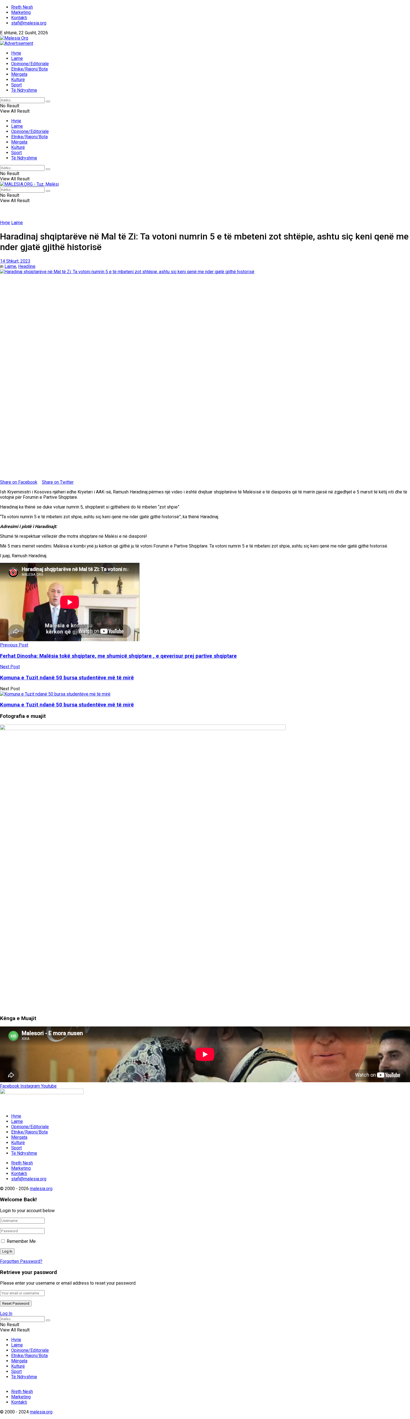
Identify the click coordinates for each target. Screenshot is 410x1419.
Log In (6, 1313)
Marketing (21, 12)
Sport (16, 85)
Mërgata (19, 74)
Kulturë (18, 79)
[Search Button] (48, 101)
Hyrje (16, 53)
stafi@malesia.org (28, 23)
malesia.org (41, 1188)
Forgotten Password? (21, 1261)
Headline (26, 266)
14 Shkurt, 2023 (15, 261)
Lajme (17, 58)
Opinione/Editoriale (30, 63)
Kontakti (19, 17)
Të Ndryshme (24, 90)
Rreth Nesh (22, 7)
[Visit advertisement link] (16, 43)
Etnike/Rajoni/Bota (29, 69)
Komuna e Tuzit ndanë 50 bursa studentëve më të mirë (67, 705)
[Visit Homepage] (14, 38)
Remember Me (21, 1241)
